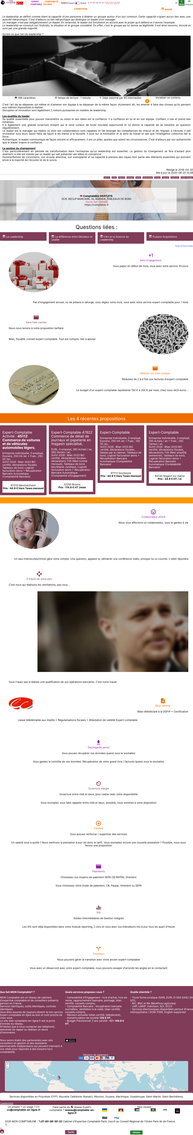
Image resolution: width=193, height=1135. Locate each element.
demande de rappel (11, 1029)
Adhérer (136, 1132)
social (168, 9)
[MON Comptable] (2, 1131)
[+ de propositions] (96, 500)
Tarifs (71, 1132)
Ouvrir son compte (97, 201)
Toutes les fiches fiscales (184, 246)
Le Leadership (14, 236)
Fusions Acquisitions (165, 236)
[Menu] (176, 3)
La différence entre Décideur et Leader (71, 238)
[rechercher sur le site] (6, 1125)
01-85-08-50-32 (51, 1121)
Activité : (21, 442)
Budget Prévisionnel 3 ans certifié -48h (90, 1020)
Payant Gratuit (77, 3)
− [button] (8, 1066)
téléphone (48, 1026)
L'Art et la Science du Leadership (114, 238)
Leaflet (186, 1090)
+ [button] (7, 1064)
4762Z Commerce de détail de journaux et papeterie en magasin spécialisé (71, 438)
